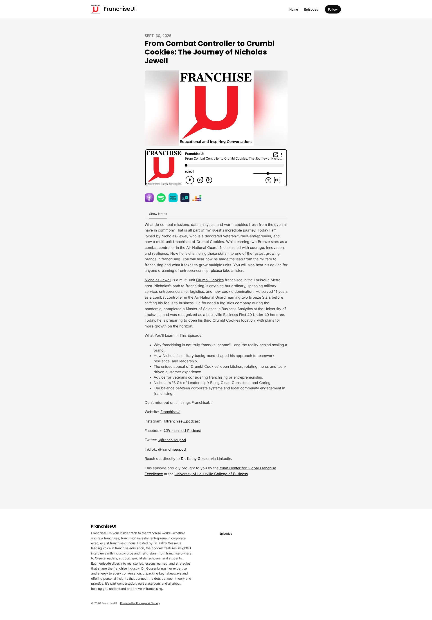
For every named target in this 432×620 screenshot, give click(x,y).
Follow (333, 9)
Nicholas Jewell (158, 280)
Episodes (311, 9)
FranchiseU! (170, 411)
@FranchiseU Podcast (182, 430)
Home (293, 9)
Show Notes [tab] (158, 214)
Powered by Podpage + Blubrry (140, 603)
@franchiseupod (172, 440)
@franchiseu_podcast (182, 421)
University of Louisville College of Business (211, 474)
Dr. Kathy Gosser (195, 458)
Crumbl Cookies (210, 280)
